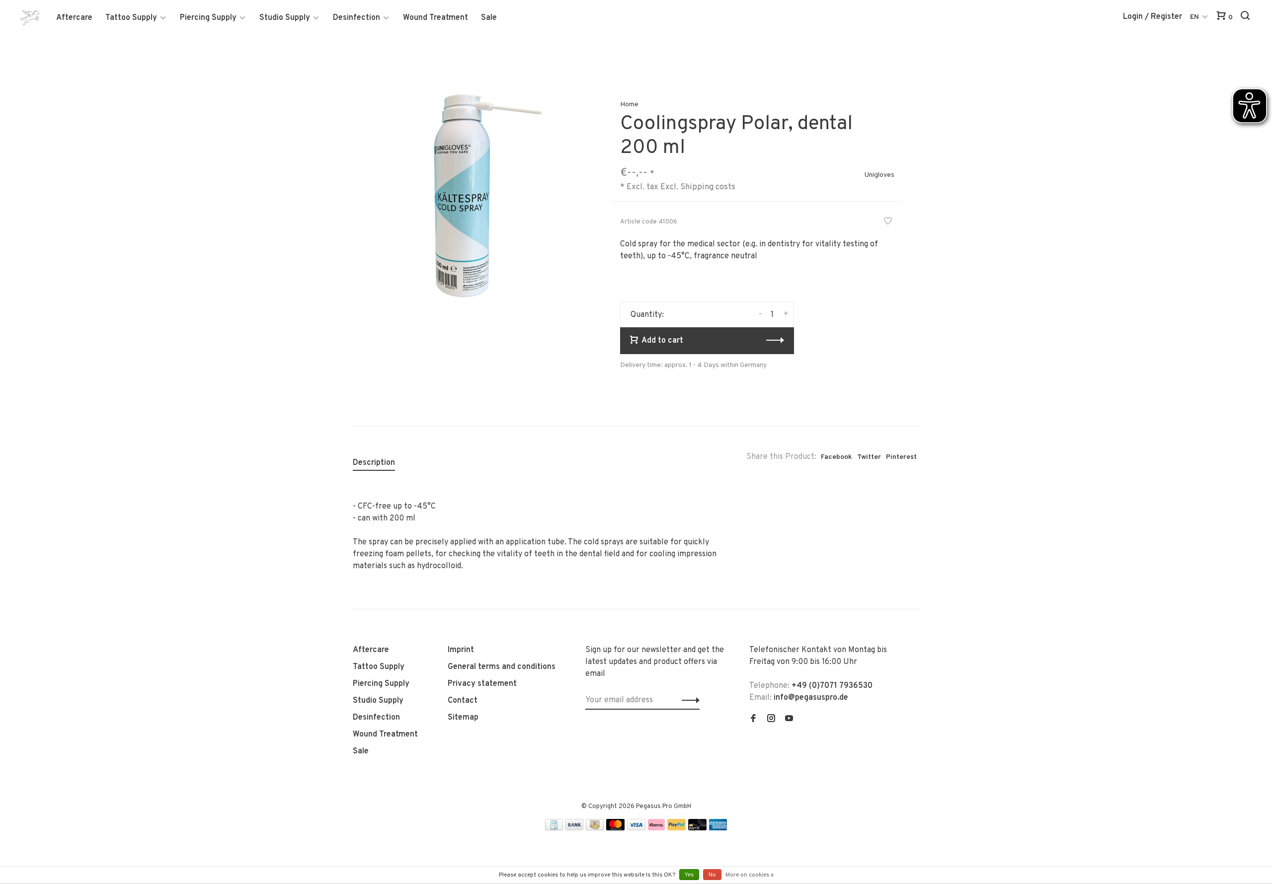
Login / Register (1152, 17)
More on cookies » (749, 875)
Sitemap (463, 718)
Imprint (461, 650)
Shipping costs (707, 187)
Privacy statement (482, 684)
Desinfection (356, 18)
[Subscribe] (688, 700)
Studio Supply (284, 18)
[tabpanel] (466, 195)
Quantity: (647, 315)
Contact (462, 701)
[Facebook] (753, 720)
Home (629, 104)
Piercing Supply (208, 18)
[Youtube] (789, 720)
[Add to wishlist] (888, 222)
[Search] (1246, 17)
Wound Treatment (435, 18)
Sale (489, 18)
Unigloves (879, 175)
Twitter (869, 457)
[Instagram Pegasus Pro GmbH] (771, 720)
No (712, 875)
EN (1194, 17)
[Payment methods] (554, 828)
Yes (689, 875)
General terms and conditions (502, 667)
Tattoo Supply (131, 18)
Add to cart (662, 341)
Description (374, 463)
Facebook (836, 457)
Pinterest (901, 457)
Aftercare (74, 18)
